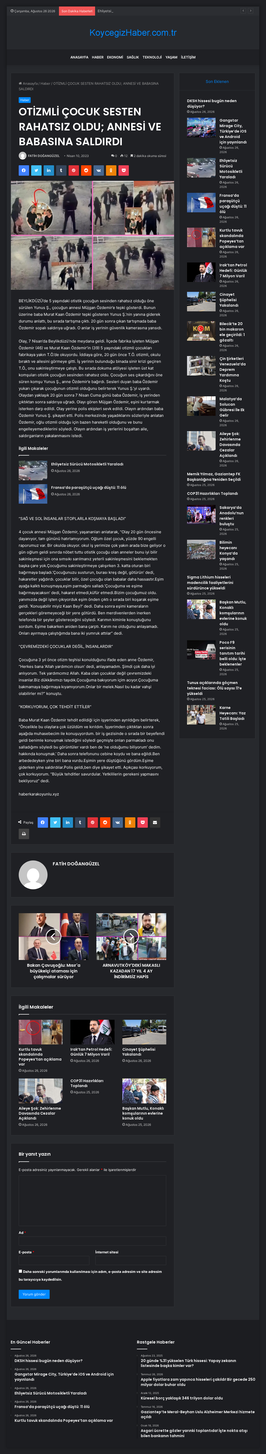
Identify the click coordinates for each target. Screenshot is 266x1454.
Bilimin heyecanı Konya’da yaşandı (229, 550)
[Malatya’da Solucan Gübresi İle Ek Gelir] (201, 406)
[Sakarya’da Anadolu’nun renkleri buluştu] (201, 514)
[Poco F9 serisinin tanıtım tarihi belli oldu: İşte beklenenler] (201, 649)
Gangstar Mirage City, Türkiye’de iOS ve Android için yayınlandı (233, 131)
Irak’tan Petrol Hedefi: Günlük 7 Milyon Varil (91, 1052)
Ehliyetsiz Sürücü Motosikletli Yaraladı (128, 11)
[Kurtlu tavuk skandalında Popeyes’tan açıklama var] (41, 1032)
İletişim (188, 57)
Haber (97, 57)
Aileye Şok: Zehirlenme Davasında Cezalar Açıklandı (40, 1113)
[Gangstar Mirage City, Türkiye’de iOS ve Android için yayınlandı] (201, 127)
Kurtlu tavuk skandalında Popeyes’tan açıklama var (40, 1057)
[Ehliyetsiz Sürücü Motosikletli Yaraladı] (33, 470)
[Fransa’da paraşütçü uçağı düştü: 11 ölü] (33, 494)
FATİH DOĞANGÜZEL (44, 156)
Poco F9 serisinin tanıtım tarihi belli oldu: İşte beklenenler (233, 653)
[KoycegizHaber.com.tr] (133, 32)
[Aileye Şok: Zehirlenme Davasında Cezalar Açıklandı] (41, 1090)
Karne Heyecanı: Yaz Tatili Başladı (233, 713)
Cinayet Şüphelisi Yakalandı (138, 1052)
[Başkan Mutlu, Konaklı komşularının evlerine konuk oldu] (144, 1090)
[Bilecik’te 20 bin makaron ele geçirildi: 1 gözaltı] (201, 331)
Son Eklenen (217, 81)
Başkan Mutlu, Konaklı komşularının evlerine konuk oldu (143, 1113)
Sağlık (133, 57)
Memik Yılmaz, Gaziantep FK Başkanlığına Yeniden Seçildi (214, 476)
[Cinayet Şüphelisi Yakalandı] (144, 1032)
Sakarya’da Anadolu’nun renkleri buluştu (232, 516)
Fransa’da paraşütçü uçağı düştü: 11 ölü (88, 487)
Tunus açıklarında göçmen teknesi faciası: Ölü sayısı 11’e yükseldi (214, 688)
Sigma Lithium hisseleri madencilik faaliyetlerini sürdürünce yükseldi (210, 583)
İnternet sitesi (106, 1252)
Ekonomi (115, 57)
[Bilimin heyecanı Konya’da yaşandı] (201, 549)
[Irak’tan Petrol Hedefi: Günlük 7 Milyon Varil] (92, 1032)
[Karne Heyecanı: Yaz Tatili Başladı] (201, 715)
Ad (22, 1233)
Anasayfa (79, 57)
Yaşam (171, 57)
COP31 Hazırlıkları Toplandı (86, 1083)
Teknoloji (152, 57)
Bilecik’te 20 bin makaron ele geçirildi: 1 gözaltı (232, 332)
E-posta (26, 1252)
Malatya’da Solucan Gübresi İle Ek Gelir (232, 407)
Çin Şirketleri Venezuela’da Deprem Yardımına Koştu (233, 369)
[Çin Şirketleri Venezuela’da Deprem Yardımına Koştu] (201, 366)
